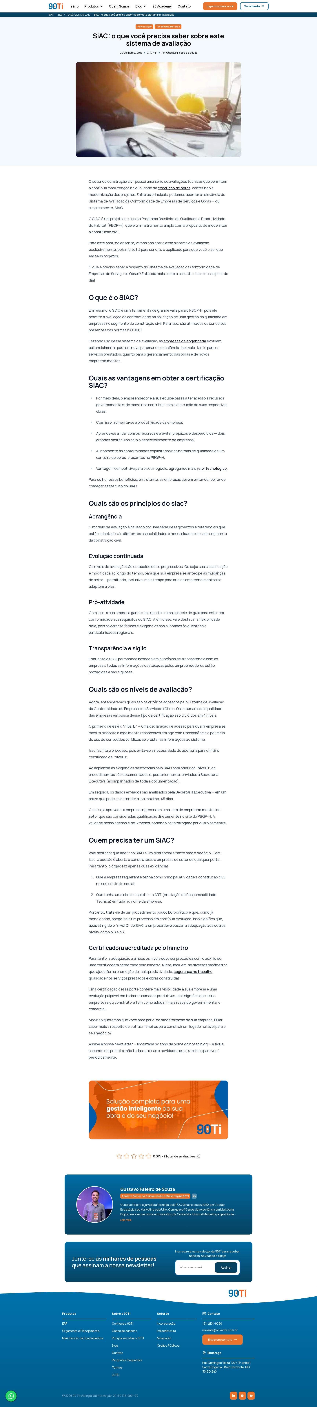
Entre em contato (220, 1340)
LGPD (115, 1375)
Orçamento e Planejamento (80, 1331)
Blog (138, 6)
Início (74, 6)
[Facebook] (251, 1396)
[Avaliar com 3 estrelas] (134, 1156)
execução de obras (174, 187)
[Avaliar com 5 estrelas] (149, 1156)
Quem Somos (119, 6)
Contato (184, 6)
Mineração (164, 1338)
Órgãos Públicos (168, 1345)
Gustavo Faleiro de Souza (181, 52)
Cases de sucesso (124, 1331)
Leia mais (126, 1220)
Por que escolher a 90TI (128, 1338)
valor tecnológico (212, 468)
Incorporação (166, 1323)
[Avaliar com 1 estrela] (119, 1156)
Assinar (226, 1267)
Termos (117, 1367)
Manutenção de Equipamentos (82, 1338)
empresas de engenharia (184, 341)
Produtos (91, 6)
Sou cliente (252, 6)
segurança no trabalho (193, 971)
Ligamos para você (220, 6)
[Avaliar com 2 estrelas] (127, 1156)
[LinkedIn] (233, 1396)
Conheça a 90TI (122, 1323)
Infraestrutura (166, 1331)
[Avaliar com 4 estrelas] (141, 1156)
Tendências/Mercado (78, 14)
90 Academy (162, 6)
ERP (65, 1323)
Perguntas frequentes (127, 1360)
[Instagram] (242, 1396)
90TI (51, 14)
